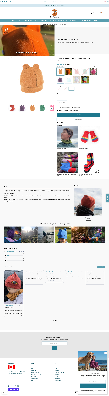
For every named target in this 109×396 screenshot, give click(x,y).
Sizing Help (57, 370)
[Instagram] (4, 2)
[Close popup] (105, 353)
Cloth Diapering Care (59, 372)
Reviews (57, 366)
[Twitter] (8, 2)
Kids (20, 20)
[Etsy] (1, 2)
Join (54, 348)
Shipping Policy (58, 378)
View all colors (96, 66)
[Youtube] (10, 2)
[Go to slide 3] (55, 245)
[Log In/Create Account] (93, 13)
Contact (57, 376)
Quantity (58, 96)
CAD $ (107, 1)
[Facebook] (2, 2)
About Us (57, 374)
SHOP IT (12, 234)
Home (13, 20)
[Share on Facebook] (57, 123)
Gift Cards (73, 20)
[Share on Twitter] (60, 123)
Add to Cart (78, 114)
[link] (12, 235)
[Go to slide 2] (54, 245)
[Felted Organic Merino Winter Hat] (88, 202)
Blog (95, 20)
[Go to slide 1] (53, 245)
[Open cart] (100, 13)
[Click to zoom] (51, 58)
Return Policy (58, 380)
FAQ (56, 368)
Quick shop (88, 220)
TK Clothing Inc (19, 393)
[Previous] (29, 2)
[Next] (79, 2)
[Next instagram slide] (102, 234)
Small (59, 89)
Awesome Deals (85, 20)
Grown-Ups (28, 20)
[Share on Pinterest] (62, 123)
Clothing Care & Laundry (58, 20)
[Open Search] (91, 13)
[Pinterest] (6, 2)
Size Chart (59, 93)
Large (71, 88)
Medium (65, 89)
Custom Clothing (41, 20)
